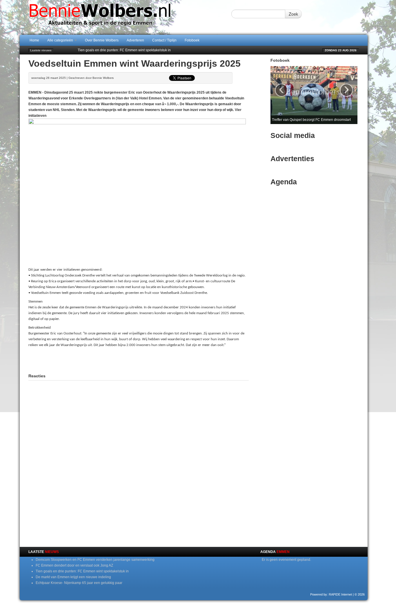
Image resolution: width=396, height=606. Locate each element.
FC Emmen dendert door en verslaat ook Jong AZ (74, 565)
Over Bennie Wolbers (102, 40)
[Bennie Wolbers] (118, 17)
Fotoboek (192, 40)
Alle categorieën (60, 40)
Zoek (293, 14)
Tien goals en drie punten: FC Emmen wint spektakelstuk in (124, 50)
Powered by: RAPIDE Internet (331, 594)
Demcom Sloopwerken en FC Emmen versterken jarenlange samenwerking (95, 560)
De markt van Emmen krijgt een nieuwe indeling (73, 577)
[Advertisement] (138, 359)
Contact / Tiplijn (164, 40)
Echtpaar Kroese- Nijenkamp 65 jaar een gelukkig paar (79, 583)
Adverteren (135, 40)
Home (34, 40)
